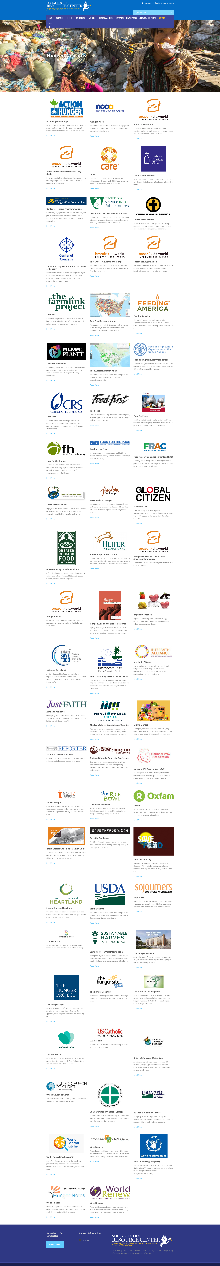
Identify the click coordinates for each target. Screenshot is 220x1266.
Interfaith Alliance (142, 662)
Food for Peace (140, 416)
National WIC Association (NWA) (149, 769)
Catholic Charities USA (144, 175)
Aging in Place (97, 121)
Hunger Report (53, 616)
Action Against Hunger (57, 121)
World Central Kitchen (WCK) (60, 1157)
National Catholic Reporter (59, 754)
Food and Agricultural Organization (150, 359)
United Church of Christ (57, 1094)
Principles (80, 18)
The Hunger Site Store (100, 991)
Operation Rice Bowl (100, 804)
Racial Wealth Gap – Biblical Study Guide (65, 848)
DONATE (162, 18)
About (49, 23)
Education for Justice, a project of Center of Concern (66, 267)
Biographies (59, 18)
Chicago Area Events (147, 18)
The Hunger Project (55, 1004)
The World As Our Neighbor (146, 991)
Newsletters (131, 18)
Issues (69, 18)
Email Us (85, 1240)
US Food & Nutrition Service (147, 1112)
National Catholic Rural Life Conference (109, 758)
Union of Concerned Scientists (148, 1058)
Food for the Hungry (56, 461)
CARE (92, 174)
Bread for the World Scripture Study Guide (63, 172)
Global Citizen (140, 506)
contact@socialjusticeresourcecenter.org (159, 3)
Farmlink (50, 314)
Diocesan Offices (106, 18)
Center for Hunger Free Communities (64, 209)
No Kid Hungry (53, 802)
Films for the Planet (56, 363)
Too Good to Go (54, 1054)
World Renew (96, 1203)
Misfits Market (140, 725)
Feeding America (141, 316)
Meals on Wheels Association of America (109, 725)
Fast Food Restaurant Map (103, 321)
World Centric (96, 1147)
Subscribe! (55, 1244)
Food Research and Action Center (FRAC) (153, 457)
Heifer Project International (103, 554)
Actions (92, 18)
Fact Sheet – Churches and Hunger (106, 261)
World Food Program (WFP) (146, 1161)
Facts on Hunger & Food (145, 261)
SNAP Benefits (97, 908)
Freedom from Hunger (101, 500)
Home (49, 18)
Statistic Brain (53, 941)
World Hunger (53, 1202)
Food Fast (51, 416)
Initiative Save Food (56, 670)
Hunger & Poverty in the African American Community (149, 557)
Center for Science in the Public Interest (109, 213)
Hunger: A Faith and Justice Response (108, 623)
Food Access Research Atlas (103, 370)
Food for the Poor (98, 449)
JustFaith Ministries (55, 711)
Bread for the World (143, 124)
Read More (50, 136)
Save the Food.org (142, 859)
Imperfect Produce (142, 614)
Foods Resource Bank (56, 504)
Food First (95, 411)
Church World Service (143, 219)
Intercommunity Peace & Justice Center (109, 676)
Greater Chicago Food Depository (62, 569)
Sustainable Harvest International (106, 951)
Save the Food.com (99, 838)
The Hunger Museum (143, 953)
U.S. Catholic (96, 1040)
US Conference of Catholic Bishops (106, 1111)
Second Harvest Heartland (59, 908)
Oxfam (136, 805)
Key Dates (120, 18)
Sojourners (138, 897)
